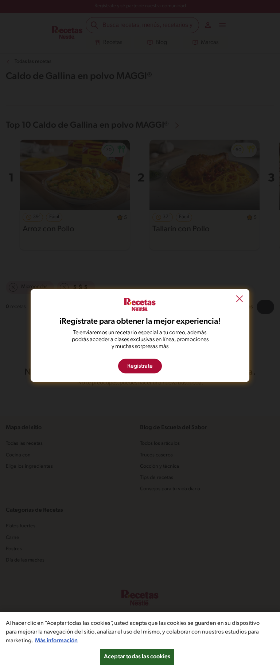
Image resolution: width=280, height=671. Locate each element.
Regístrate (140, 366)
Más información (56, 641)
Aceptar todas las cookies (137, 657)
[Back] (240, 299)
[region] (140, 641)
